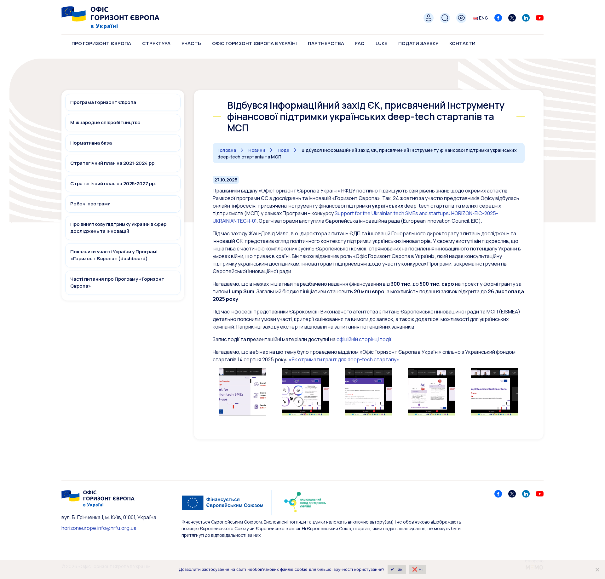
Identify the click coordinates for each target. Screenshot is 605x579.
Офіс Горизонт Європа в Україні (254, 43)
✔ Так (396, 569)
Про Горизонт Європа (101, 43)
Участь (191, 43)
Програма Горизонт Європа (103, 102)
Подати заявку (418, 43)
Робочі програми (90, 203)
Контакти (462, 43)
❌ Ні (417, 569)
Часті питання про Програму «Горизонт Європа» (117, 283)
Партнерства (326, 43)
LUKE (381, 43)
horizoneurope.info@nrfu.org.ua (98, 528)
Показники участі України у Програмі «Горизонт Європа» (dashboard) (114, 255)
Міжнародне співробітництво (105, 122)
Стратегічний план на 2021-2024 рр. (113, 163)
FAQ (360, 43)
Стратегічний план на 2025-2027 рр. (113, 183)
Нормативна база (91, 143)
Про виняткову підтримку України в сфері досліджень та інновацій (119, 228)
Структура (156, 43)
